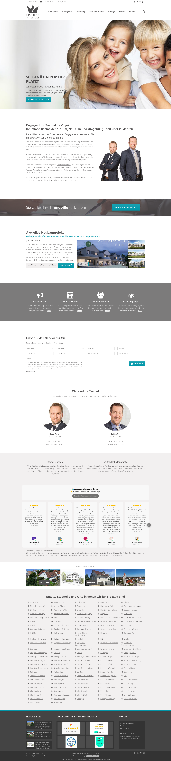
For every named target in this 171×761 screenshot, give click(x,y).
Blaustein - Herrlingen (37, 614)
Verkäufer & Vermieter (96, 12)
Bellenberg (81, 602)
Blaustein (80, 610)
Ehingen (33, 621)
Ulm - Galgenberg (60, 687)
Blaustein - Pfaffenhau (61, 614)
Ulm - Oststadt (82, 695)
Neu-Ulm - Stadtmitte (61, 668)
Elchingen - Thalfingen (108, 621)
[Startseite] (34, 11)
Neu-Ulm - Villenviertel (85, 668)
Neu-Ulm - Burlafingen (132, 657)
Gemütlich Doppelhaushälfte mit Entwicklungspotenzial (43, 734)
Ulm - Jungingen (35, 691)
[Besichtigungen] (131, 297)
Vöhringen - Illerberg (107, 699)
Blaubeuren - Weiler (61, 610)
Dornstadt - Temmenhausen (110, 617)
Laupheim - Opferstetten (109, 643)
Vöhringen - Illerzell (130, 699)
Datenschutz (88, 753)
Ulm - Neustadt (35, 695)
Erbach (32, 625)
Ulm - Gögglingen (83, 687)
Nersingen (104, 653)
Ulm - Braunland (83, 680)
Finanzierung (80, 12)
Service (122, 12)
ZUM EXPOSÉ (65, 265)
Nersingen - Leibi (130, 653)
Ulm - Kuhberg (59, 691)
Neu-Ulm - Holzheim (107, 660)
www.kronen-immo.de (131, 739)
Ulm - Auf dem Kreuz (37, 680)
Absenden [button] (138, 363)
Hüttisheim (34, 633)
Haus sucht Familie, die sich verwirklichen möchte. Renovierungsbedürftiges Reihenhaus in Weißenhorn (43, 726)
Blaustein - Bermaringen (108, 610)
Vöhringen (80, 699)
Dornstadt (57, 617)
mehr (49, 311)
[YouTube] (142, 1)
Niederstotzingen (106, 657)
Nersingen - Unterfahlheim (86, 657)
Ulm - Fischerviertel (37, 687)
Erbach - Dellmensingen (62, 625)
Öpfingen (33, 672)
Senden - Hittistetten (61, 676)
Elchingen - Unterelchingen (133, 621)
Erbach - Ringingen (107, 625)
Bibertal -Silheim (59, 606)
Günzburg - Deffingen (61, 629)
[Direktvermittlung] (100, 297)
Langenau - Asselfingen (62, 649)
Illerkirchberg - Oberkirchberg (81, 634)
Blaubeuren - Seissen (37, 610)
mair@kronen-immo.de (116, 444)
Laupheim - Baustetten (38, 643)
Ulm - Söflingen (129, 695)
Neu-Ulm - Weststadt (107, 668)
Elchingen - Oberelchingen (86, 621)
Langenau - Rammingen (38, 653)
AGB (81, 753)
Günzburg (127, 625)
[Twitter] (137, 1)
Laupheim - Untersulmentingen (128, 644)
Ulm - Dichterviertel (107, 680)
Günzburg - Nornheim (84, 629)
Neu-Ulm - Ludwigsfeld (62, 664)
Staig (125, 676)
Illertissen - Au (129, 633)
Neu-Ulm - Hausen (83, 660)
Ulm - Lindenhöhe (83, 691)
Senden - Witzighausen (108, 676)
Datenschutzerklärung (43, 362)
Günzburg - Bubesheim (38, 629)
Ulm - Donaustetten (131, 680)
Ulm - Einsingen (82, 683)
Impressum (75, 753)
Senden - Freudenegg (37, 676)
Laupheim (127, 639)
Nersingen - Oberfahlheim (39, 657)
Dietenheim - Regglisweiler (39, 617)
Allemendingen (59, 602)
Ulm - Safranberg (106, 695)
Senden (80, 672)
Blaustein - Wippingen (84, 614)
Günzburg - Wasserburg (132, 629)
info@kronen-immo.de (132, 736)
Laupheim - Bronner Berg (62, 643)
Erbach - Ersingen (83, 625)
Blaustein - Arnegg (130, 610)
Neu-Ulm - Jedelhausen (38, 664)
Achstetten (34, 602)
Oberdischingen (129, 668)
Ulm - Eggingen (59, 683)
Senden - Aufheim (106, 672)
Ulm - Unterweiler (36, 699)
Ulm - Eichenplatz (36, 683)
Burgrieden (104, 614)
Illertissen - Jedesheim (38, 639)
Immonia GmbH (39, 756)
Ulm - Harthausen (130, 687)
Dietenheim (128, 614)
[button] (22, 525)
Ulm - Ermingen (129, 683)
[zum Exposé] (136, 244)
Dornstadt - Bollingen (84, 617)
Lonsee (79, 653)
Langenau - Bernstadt (84, 649)
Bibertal (126, 602)
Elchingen (57, 621)
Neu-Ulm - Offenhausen (85, 664)
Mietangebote (67, 12)
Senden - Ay (128, 672)
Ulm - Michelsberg (130, 691)
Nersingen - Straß (60, 657)
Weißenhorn (58, 703)
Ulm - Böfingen (59, 680)
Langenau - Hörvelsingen (132, 649)
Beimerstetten (105, 602)
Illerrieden (80, 639)
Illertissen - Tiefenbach (61, 639)
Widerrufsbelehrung (78, 756)
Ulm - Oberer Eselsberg (62, 695)
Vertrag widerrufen (92, 756)
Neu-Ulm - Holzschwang (132, 660)
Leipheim (57, 653)
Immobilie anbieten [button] (125, 207)
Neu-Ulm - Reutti (130, 664)
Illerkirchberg (58, 633)
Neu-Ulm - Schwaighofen (39, 668)
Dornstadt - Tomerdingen (132, 617)
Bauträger (111, 12)
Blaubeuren (81, 606)
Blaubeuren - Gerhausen (132, 606)
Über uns (132, 12)
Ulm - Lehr (104, 691)
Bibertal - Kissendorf (37, 606)
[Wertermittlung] (70, 297)
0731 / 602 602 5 (33, 1)
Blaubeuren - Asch (106, 606)
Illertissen (103, 633)
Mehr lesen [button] (34, 526)
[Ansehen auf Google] (34, 539)
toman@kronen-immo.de (55, 444)
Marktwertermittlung (64, 165)
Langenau (33, 649)
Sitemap (96, 753)
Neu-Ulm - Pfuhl (106, 664)
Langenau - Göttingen (107, 649)
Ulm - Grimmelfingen (107, 687)
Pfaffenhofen (58, 672)
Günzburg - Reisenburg (108, 629)
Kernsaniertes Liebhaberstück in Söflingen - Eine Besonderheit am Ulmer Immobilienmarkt (43, 745)
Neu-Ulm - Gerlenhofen (62, 660)
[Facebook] (134, 1)
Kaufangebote (53, 12)
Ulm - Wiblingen (59, 699)
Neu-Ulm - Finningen (37, 660)
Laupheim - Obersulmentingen (81, 644)
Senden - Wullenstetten (85, 676)
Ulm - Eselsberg (106, 683)
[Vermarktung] (40, 297)
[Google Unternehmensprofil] (141, 753)
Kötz (101, 639)
